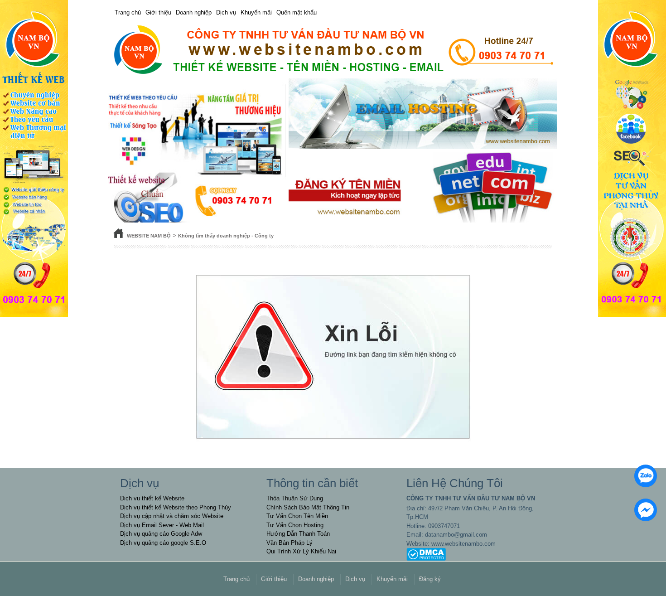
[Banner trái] (34, 158)
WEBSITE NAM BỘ (149, 235)
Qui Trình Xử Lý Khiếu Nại (301, 551)
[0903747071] (643, 473)
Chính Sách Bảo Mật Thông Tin (307, 507)
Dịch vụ (226, 12)
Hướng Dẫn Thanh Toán (298, 533)
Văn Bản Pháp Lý (289, 542)
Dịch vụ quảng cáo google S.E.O (163, 542)
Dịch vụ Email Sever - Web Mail (162, 525)
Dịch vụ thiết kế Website (152, 498)
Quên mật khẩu (296, 12)
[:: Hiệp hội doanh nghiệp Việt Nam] (333, 50)
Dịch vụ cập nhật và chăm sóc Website (171, 516)
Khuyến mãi (256, 12)
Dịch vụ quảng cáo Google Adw (161, 533)
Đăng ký (430, 579)
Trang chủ (128, 12)
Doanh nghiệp (194, 12)
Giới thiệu (158, 12)
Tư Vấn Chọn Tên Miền (297, 516)
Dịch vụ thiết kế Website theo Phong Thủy (175, 507)
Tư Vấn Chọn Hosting (294, 525)
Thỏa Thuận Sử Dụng (294, 498)
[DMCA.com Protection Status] (426, 554)
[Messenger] (643, 507)
